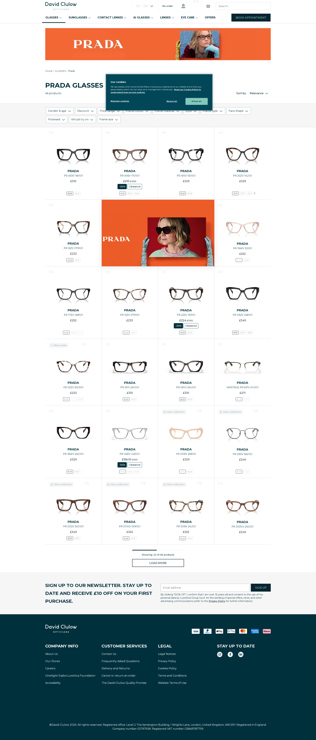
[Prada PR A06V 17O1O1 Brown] (122, 193)
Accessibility (53, 682)
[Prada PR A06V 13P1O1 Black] (137, 193)
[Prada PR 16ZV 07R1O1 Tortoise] (69, 260)
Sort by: (241, 93)
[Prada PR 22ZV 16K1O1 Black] (189, 332)
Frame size (106, 119)
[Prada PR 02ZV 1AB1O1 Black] (80, 399)
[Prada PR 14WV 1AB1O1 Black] (130, 472)
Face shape (236, 110)
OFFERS (210, 17)
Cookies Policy (167, 668)
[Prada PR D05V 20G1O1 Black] (189, 538)
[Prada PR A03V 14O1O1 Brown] (77, 193)
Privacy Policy (217, 601)
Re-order (167, 6)
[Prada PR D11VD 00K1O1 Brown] (126, 538)
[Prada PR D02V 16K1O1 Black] (77, 538)
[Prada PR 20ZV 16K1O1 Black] (242, 193)
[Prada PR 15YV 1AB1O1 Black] (133, 399)
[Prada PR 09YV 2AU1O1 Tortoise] (182, 399)
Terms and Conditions (172, 675)
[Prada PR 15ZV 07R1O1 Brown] (126, 332)
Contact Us (109, 654)
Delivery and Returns (116, 668)
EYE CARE (187, 17)
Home (49, 71)
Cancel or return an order (119, 675)
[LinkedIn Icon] (240, 654)
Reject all (172, 101)
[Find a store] (183, 6)
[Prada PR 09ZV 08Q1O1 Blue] (249, 332)
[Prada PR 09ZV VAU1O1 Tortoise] (242, 332)
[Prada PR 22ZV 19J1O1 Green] (182, 332)
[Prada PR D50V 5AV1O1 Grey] (239, 472)
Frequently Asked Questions (120, 661)
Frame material (164, 110)
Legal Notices (167, 654)
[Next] (255, 193)
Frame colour (135, 110)
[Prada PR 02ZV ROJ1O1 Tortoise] (66, 399)
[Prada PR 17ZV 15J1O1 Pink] (80, 332)
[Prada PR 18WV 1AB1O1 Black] (77, 472)
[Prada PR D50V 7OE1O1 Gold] (246, 472)
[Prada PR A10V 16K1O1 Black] (189, 193)
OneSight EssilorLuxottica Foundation (70, 675)
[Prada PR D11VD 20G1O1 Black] (133, 538)
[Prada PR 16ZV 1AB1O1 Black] (77, 260)
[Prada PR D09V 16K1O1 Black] (189, 472)
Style (188, 110)
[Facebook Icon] (230, 654)
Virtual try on (80, 119)
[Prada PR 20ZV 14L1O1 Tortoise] (235, 193)
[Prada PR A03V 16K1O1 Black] (69, 193)
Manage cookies (120, 101)
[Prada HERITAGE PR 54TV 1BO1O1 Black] (246, 399)
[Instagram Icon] (219, 654)
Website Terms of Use (172, 682)
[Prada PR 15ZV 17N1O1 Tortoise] (133, 332)
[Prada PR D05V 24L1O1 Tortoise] (182, 538)
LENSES (165, 17)
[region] (159, 92)
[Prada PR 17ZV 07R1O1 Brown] (73, 332)
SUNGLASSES (78, 17)
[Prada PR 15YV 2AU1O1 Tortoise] (126, 399)
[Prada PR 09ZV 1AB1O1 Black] (235, 332)
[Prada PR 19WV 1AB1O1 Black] (246, 260)
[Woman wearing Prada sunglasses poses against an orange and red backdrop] (158, 233)
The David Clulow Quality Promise (124, 682)
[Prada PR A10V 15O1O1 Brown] (182, 193)
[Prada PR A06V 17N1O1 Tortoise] (130, 193)
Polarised (54, 119)
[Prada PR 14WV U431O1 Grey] (122, 472)
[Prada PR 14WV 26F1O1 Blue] (137, 472)
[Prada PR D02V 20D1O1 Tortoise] (69, 538)
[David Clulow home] (70, 629)
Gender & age (57, 110)
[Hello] (145, 6)
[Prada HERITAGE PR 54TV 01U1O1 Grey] (239, 399)
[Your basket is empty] (208, 6)
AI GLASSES (141, 17)
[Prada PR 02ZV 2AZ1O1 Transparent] (73, 399)
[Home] (61, 6)
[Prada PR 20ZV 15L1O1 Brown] (249, 193)
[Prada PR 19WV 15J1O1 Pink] (239, 260)
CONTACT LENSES (110, 17)
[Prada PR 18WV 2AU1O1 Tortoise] (69, 472)
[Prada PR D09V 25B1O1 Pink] (182, 472)
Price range (107, 110)
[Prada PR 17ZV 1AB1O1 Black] (66, 332)
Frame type (210, 110)
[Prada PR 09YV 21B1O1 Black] (189, 399)
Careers (50, 668)
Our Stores (52, 661)
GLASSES (51, 17)
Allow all (196, 101)
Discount (83, 110)
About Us (51, 654)
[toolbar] (158, 115)
